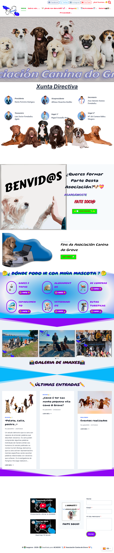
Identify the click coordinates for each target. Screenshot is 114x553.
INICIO (23, 8)
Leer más (9, 465)
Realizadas (84, 417)
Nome (88, 499)
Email (89, 508)
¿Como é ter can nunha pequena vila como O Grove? (56, 402)
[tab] (55, 358)
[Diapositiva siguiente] (110, 343)
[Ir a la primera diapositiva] (111, 49)
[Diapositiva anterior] (2, 49)
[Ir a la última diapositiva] (3, 343)
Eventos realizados (94, 421)
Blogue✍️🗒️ (74, 8)
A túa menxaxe (93, 516)
